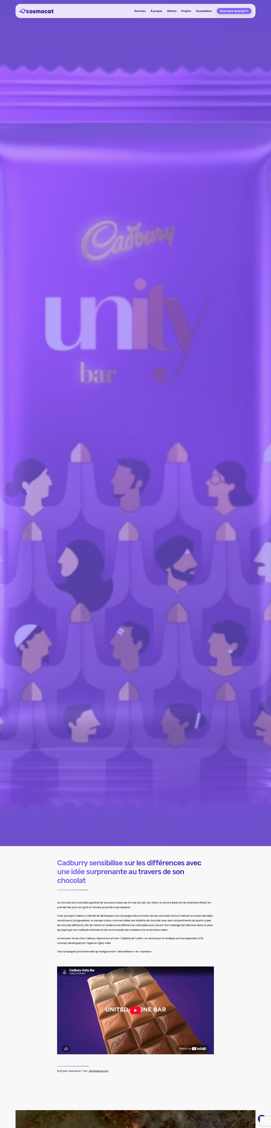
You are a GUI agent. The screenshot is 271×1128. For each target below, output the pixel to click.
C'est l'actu (44, 505)
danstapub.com (98, 1071)
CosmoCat (25, 505)
